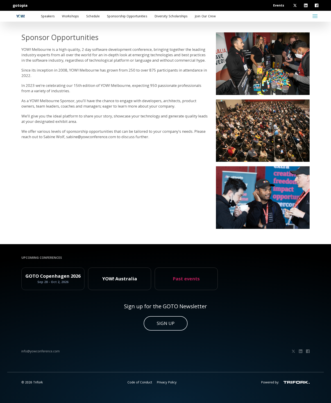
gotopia (20, 5)
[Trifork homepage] (296, 382)
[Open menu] (315, 16)
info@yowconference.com (40, 351)
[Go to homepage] (20, 16)
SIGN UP (166, 323)
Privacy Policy (167, 382)
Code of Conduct (139, 382)
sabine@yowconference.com (91, 136)
